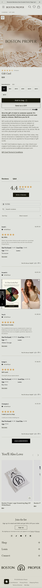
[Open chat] (6, 581)
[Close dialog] (39, 280)
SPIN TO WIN (11, 306)
